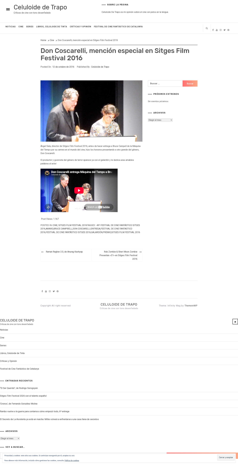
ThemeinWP (191, 305)
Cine (20, 27)
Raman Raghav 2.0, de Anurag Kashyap (64, 251)
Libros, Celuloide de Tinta (51, 27)
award (49, 228)
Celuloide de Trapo (40, 7)
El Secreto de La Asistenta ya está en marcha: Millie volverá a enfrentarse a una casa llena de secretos (49, 419)
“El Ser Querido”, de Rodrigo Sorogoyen (19, 388)
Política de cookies (72, 461)
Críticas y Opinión (80, 27)
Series (29, 27)
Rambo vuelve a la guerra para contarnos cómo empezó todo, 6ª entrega (34, 411)
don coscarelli (81, 228)
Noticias (11, 27)
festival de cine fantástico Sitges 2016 (68, 232)
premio (107, 232)
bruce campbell (63, 228)
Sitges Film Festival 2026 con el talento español (23, 396)
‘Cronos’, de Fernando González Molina (18, 403)
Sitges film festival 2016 (72, 225)
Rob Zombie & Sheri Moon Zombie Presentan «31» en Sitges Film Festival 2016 (118, 255)
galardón (96, 232)
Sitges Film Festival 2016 (125, 232)
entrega (95, 228)
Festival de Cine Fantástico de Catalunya (118, 27)
